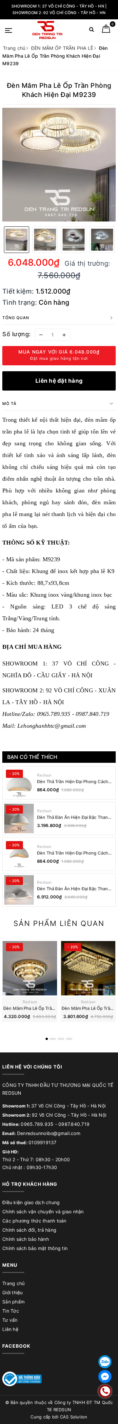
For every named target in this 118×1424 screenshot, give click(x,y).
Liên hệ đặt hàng (59, 380)
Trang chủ (13, 1283)
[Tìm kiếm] (91, 31)
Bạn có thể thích (32, 757)
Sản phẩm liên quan (59, 923)
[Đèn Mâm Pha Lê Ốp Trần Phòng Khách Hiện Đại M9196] (88, 968)
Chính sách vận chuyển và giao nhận (43, 1211)
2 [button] (52, 1039)
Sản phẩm (13, 1301)
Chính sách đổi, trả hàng (29, 1230)
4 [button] (69, 1039)
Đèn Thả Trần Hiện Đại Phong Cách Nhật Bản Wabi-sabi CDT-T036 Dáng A (74, 853)
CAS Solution (74, 1416)
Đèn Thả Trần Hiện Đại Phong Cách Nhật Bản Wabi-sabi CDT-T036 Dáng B (74, 781)
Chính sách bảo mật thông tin (35, 1248)
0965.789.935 (37, 1124)
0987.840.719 (73, 1124)
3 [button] (61, 1039)
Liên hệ (10, 1329)
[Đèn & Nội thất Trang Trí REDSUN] (47, 30)
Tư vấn (10, 1320)
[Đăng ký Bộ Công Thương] (22, 1378)
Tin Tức (10, 1311)
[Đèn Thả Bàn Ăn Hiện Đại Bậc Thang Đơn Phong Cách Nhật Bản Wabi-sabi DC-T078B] (19, 818)
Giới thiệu (12, 1292)
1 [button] (47, 1039)
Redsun (44, 775)
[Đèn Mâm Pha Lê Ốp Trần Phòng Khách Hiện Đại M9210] (30, 968)
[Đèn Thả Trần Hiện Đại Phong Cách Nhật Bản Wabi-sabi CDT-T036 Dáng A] (19, 854)
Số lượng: (16, 334)
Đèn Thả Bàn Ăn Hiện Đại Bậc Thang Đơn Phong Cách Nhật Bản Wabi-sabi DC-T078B (75, 817)
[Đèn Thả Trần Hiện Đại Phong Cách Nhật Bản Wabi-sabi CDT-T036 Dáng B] (19, 783)
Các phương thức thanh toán (34, 1220)
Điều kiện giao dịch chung (31, 1202)
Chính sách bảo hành (25, 1239)
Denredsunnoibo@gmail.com (48, 1133)
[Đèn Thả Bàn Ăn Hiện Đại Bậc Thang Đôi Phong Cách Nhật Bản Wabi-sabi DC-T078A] (19, 890)
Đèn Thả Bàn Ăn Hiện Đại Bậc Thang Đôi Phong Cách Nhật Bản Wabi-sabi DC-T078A (74, 889)
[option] (59, 164)
